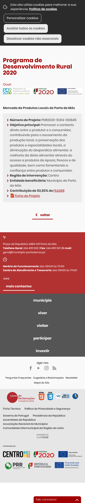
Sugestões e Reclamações (48, 377)
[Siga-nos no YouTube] (39, 368)
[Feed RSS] (54, 368)
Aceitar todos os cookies (26, 28)
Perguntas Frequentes (18, 377)
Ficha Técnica (12, 409)
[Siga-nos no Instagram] (46, 368)
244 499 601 (53, 248)
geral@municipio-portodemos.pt (24, 252)
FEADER (59, 190)
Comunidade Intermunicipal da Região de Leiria (33, 428)
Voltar (45, 215)
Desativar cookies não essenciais (33, 38)
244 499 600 (31, 248)
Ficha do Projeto (27, 196)
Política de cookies (43, 9)
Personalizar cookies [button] (22, 18)
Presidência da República (49, 415)
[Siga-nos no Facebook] (31, 368)
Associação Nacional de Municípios (25, 424)
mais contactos (19, 286)
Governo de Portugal (16, 415)
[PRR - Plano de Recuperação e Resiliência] (42, 451)
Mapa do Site (41, 382)
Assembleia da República (19, 420)
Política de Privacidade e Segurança (47, 409)
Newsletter (72, 377)
